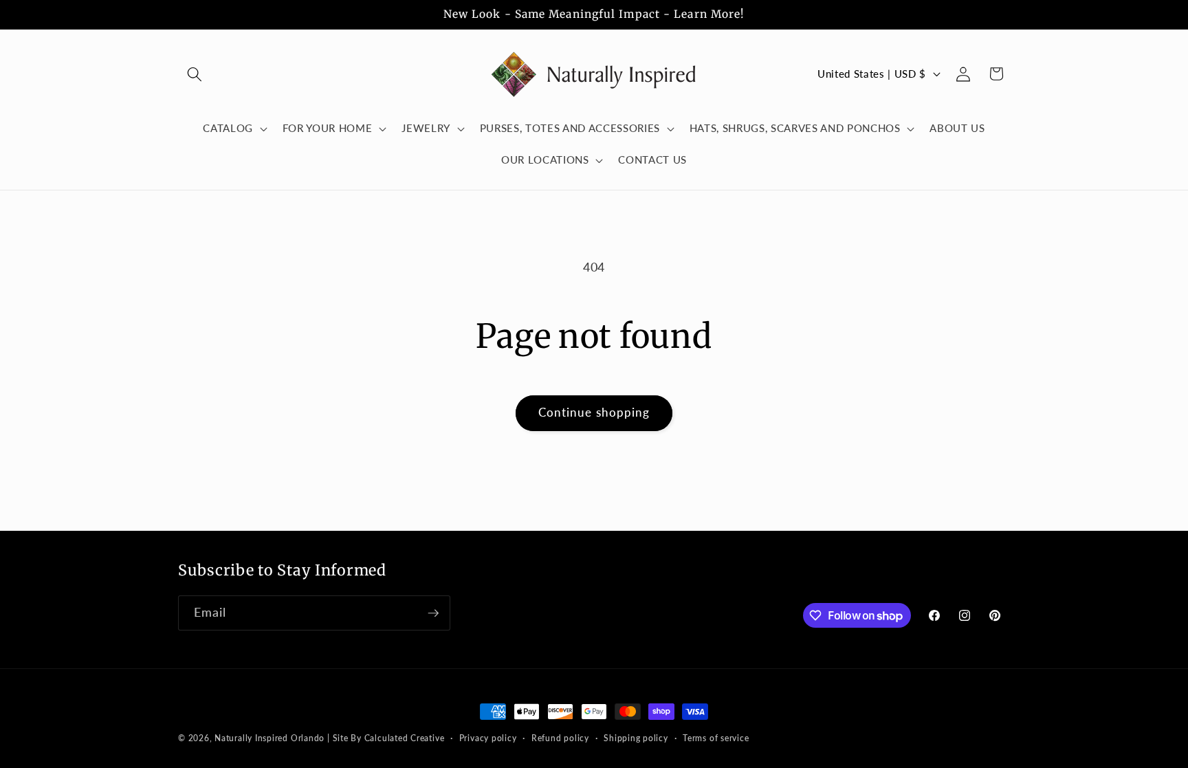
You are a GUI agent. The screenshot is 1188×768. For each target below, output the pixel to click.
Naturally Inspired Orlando (269, 738)
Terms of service (716, 738)
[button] (194, 73)
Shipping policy (636, 738)
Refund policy (560, 738)
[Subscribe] (433, 613)
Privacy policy (488, 738)
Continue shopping (594, 412)
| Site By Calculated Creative (385, 738)
